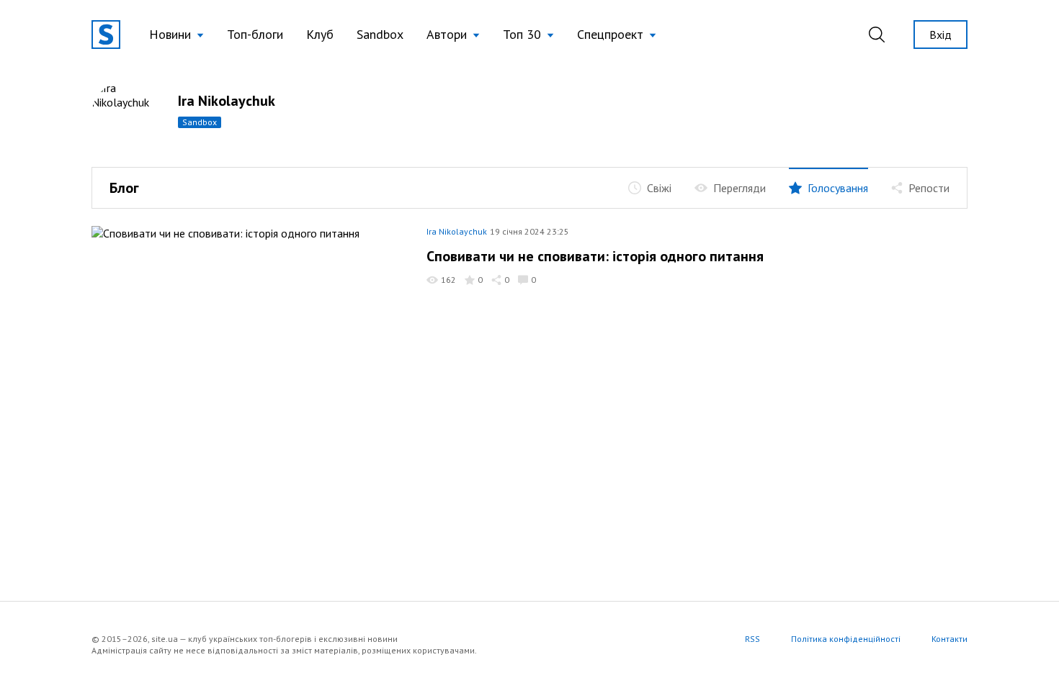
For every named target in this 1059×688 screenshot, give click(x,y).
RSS (752, 638)
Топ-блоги (255, 34)
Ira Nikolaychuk (226, 100)
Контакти (949, 638)
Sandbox (380, 34)
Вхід (940, 34)
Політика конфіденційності (846, 638)
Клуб (320, 34)
